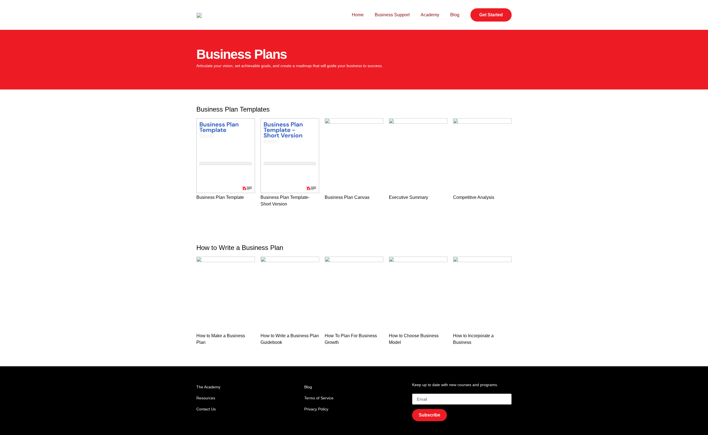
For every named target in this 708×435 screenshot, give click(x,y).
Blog (454, 14)
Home (358, 14)
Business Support (392, 14)
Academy (430, 14)
